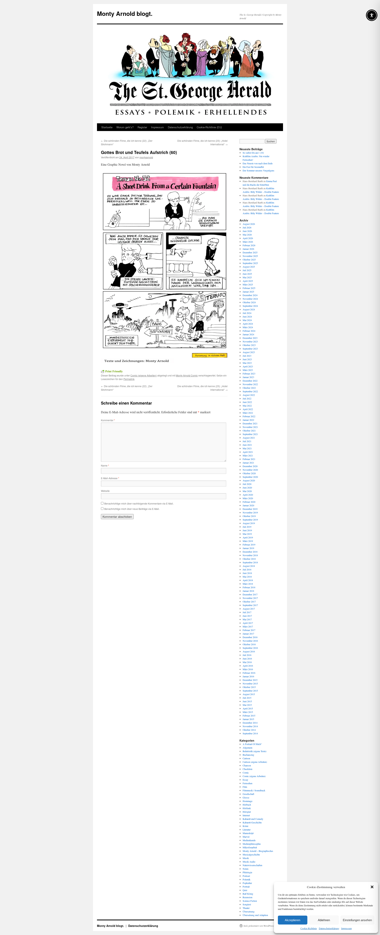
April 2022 (248, 409)
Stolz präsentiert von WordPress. (259, 925)
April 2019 (248, 537)
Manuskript (248, 833)
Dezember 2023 (250, 337)
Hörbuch (247, 804)
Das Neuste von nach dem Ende (258, 163)
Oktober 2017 (249, 601)
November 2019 (250, 512)
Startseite (106, 127)
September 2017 (250, 605)
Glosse (246, 797)
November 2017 (250, 598)
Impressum (346, 928)
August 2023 (249, 352)
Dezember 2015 (250, 679)
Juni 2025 (247, 273)
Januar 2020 (248, 505)
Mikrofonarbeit (250, 847)
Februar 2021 (249, 459)
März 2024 (248, 327)
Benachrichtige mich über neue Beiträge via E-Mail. (132, 508)
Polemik (246, 879)
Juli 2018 (247, 569)
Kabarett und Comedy (253, 818)
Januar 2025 (248, 291)
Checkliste (247, 769)
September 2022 (250, 391)
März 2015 (248, 712)
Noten (245, 868)
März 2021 (248, 455)
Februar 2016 (249, 672)
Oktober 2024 (249, 302)
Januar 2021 (248, 462)
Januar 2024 (248, 334)
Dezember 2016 (250, 637)
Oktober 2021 (249, 430)
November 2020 (250, 469)
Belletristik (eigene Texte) (254, 751)
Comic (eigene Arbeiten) (143, 375)
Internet (246, 815)
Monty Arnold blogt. (124, 13)
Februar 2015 (249, 715)
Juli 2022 (247, 398)
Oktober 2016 (249, 644)
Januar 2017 (248, 633)
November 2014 (250, 726)
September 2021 (250, 434)
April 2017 (248, 622)
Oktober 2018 (249, 558)
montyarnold (146, 157)
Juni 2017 (247, 615)
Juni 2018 (247, 573)
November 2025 (250, 256)
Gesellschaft (248, 793)
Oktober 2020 (249, 473)
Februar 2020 (249, 501)
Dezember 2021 (250, 423)
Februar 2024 (249, 330)
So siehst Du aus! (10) (253, 152)
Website (105, 490)
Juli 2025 (247, 270)
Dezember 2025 (250, 252)
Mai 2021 (247, 448)
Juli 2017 (247, 612)
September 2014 (250, 733)
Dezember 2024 (250, 295)
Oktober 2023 (249, 345)
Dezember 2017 (250, 594)
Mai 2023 (247, 362)
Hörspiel (247, 811)
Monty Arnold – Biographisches (258, 850)
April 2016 (248, 665)
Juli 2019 (247, 526)
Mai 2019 (247, 533)
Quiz (245, 890)
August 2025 (249, 266)
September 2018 (250, 562)
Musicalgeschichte (251, 854)
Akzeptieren (292, 920)
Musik (246, 858)
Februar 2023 (249, 373)
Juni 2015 (247, 701)
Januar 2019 (248, 548)
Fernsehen (247, 783)
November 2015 (250, 683)
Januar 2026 (248, 248)
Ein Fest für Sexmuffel (253, 166)
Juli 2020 (247, 484)
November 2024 (250, 298)
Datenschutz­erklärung (329, 928)
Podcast (246, 875)
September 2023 (250, 348)
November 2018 (250, 555)
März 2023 (248, 370)
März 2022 (248, 412)
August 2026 (249, 223)
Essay (245, 779)
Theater (246, 907)
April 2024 (248, 323)
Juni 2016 (247, 658)
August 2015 (249, 694)
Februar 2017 (249, 630)
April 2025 (248, 280)
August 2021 (249, 437)
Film (245, 786)
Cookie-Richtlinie (308, 928)
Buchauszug (248, 754)
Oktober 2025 (249, 259)
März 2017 (248, 626)
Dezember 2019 (250, 508)
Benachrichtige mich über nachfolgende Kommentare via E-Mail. (139, 503)
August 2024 (249, 309)
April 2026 (248, 238)
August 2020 (249, 480)
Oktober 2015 (249, 687)
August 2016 (249, 651)
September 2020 (250, 476)
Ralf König (248, 893)
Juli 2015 (247, 697)
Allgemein (247, 747)
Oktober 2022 (249, 387)
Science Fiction (250, 900)
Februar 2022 (249, 416)
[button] (372, 887)
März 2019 (248, 541)
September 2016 (250, 647)
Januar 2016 (248, 676)
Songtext (247, 904)
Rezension (247, 897)
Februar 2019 (249, 544)
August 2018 (249, 565)
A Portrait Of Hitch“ (252, 744)
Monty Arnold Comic (187, 375)
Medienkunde (249, 840)
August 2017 (249, 608)
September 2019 (250, 519)
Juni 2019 (247, 530)
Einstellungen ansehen (357, 920)
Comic (246, 772)
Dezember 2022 (250, 380)
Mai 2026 (247, 234)
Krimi (245, 826)
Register (142, 127)
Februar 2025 (249, 288)
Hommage (247, 801)
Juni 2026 (247, 231)
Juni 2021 (247, 444)
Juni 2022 (247, 402)
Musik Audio (249, 861)
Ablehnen (324, 920)
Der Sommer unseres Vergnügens (258, 170)
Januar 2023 (248, 377)
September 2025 (250, 263)
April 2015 (248, 708)
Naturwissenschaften (252, 865)
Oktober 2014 (249, 729)
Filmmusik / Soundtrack (254, 790)
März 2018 (248, 583)
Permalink (129, 379)
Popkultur (247, 883)
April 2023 (248, 366)
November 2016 (250, 640)
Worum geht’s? (125, 127)
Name (105, 465)
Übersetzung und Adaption (255, 915)
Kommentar (108, 420)
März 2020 (248, 498)
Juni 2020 (247, 487)
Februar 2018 (249, 587)
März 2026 (248, 241)
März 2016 (248, 669)
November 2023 (250, 341)
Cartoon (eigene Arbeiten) (255, 761)
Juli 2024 (247, 313)
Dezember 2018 (250, 551)
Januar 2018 (248, 590)
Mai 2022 (247, 405)
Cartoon (246, 758)
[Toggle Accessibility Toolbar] (371, 15)
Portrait (246, 886)
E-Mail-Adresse (110, 478)
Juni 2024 (247, 316)
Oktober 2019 (249, 516)
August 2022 (249, 394)
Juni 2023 (247, 359)
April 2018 (248, 580)
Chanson (247, 765)
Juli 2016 (247, 655)
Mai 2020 (247, 491)
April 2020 (248, 494)
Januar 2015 (248, 719)
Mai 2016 (247, 662)
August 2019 (249, 523)
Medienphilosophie (252, 843)
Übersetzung (249, 911)
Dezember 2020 (250, 466)
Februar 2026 (249, 245)
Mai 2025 (247, 277)
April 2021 (248, 451)
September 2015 (250, 690)
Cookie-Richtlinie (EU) (209, 127)
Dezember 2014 (250, 722)
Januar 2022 (248, 419)
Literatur (247, 829)
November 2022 (250, 384)
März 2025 (248, 284)
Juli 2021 (247, 441)
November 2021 (250, 427)
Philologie (247, 872)
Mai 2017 (247, 619)
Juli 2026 (247, 227)
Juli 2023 (247, 355)
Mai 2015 (247, 704)
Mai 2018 (247, 576)
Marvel (246, 836)
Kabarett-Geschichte (252, 822)
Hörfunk (247, 808)
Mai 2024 (247, 320)
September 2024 (250, 305)
